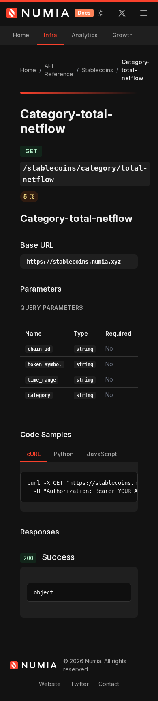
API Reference (59, 69)
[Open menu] (144, 13)
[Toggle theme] (101, 13)
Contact (108, 683)
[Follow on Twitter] (122, 13)
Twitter (79, 683)
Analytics (85, 35)
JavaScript (102, 453)
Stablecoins (97, 69)
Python (64, 453)
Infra (50, 35)
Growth (122, 35)
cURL (34, 453)
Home (21, 35)
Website (50, 683)
